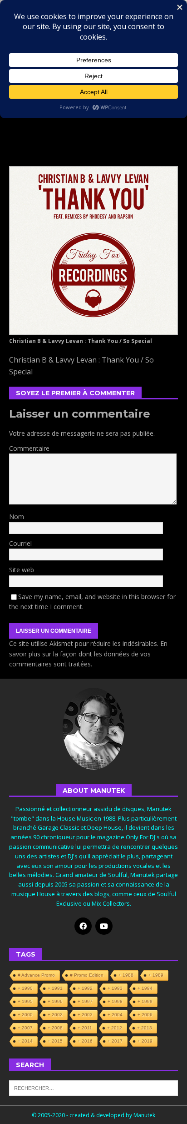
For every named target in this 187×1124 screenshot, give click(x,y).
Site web (21, 569)
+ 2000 (25, 1014)
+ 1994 (145, 988)
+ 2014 (25, 1040)
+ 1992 (85, 988)
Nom (16, 516)
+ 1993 (115, 988)
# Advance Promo (36, 975)
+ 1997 (85, 1001)
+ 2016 (85, 1040)
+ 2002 (55, 1014)
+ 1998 (115, 1001)
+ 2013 (144, 1027)
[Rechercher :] (93, 1087)
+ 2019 (145, 1040)
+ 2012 (114, 1027)
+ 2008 (55, 1027)
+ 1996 (55, 1001)
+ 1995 (25, 1001)
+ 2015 (55, 1040)
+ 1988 (125, 975)
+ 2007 (25, 1027)
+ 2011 (85, 1027)
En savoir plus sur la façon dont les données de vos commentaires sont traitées (88, 653)
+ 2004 (115, 1014)
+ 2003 (85, 1014)
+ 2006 (145, 1014)
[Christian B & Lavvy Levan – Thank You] (93, 330)
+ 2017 (115, 1040)
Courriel (20, 543)
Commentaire (29, 448)
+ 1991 (55, 988)
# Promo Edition (86, 975)
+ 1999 (145, 1001)
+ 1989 (155, 975)
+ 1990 (25, 988)
